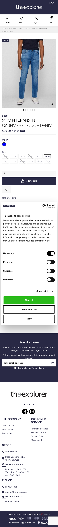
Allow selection (29, 309)
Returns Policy (37, 436)
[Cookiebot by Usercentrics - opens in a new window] (42, 206)
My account (36, 440)
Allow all (29, 300)
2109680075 (11, 451)
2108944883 (11, 486)
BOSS (4, 116)
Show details (42, 291)
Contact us (7, 433)
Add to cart (31, 180)
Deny (29, 319)
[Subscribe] (53, 362)
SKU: (4, 198)
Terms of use (37, 368)
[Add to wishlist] (6, 189)
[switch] (51, 262)
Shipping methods (39, 432)
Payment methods (39, 428)
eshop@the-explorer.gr (16, 492)
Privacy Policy (8, 429)
